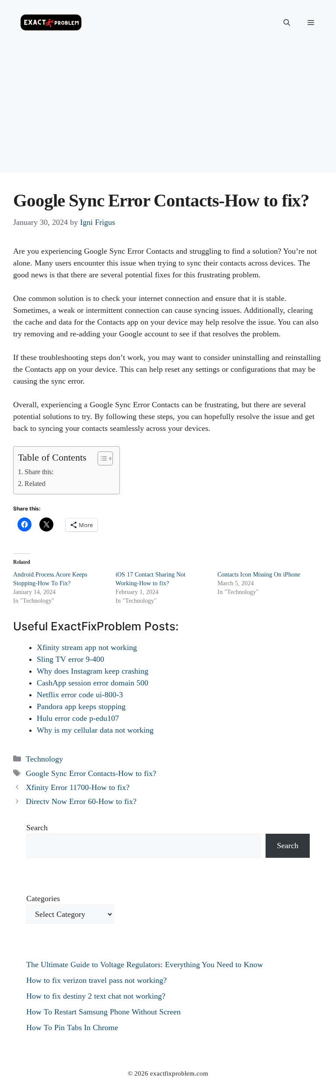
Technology (44, 759)
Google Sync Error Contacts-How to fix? (91, 773)
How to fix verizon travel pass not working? (96, 980)
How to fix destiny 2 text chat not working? (95, 996)
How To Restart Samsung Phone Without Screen (103, 1011)
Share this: (38, 472)
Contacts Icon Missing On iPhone (258, 574)
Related (35, 484)
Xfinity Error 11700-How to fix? (78, 787)
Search (37, 827)
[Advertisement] (168, 111)
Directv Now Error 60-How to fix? (81, 801)
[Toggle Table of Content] (101, 458)
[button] (287, 23)
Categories (43, 898)
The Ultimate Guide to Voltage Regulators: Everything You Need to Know (144, 964)
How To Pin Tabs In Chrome (72, 1027)
